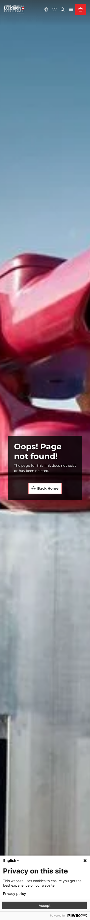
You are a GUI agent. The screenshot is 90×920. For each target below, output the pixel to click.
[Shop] (80, 9)
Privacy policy (14, 894)
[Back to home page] (14, 9)
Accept (44, 905)
